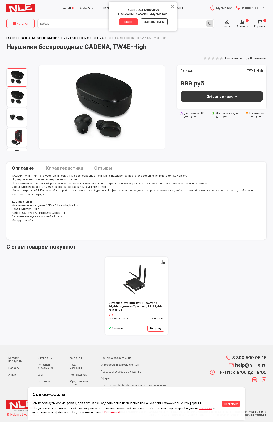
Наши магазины (76, 366)
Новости (14, 367)
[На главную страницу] (20, 8)
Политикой (112, 412)
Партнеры (44, 381)
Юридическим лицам (79, 383)
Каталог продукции (15, 359)
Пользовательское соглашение (121, 371)
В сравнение (258, 58)
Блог (40, 374)
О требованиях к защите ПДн (120, 364)
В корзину (156, 328)
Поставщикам (78, 374)
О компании (87, 7)
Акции (67, 7)
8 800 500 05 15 (254, 8)
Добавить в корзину (222, 96)
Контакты (76, 357)
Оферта (106, 378)
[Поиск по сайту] (209, 23)
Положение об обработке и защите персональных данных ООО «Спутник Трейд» (134, 386)
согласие (205, 408)
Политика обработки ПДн (117, 357)
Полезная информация (45, 366)
